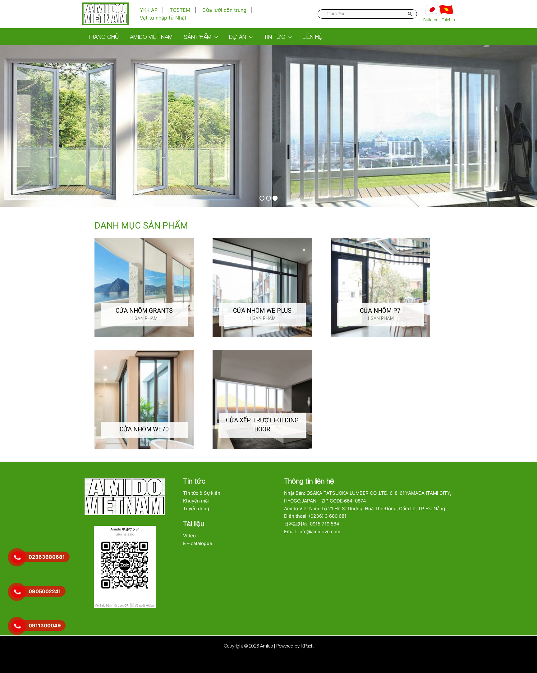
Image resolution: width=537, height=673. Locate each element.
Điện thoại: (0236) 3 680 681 (315, 516)
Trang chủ (103, 37)
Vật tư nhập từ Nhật (163, 17)
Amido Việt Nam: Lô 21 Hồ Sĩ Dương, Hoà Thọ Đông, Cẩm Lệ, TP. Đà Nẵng (364, 509)
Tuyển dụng (196, 509)
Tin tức (274, 37)
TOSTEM (180, 10)
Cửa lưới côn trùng (224, 10)
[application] (214, 36)
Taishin (448, 19)
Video (189, 536)
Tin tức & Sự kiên (201, 493)
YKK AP (149, 10)
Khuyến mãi (196, 501)
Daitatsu (430, 19)
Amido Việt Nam (151, 37)
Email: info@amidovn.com (312, 531)
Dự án (237, 37)
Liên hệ (312, 37)
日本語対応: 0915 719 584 (311, 524)
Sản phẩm (197, 37)
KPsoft (307, 645)
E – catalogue (197, 543)
